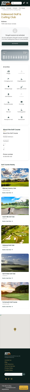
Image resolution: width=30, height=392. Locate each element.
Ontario (15, 8)
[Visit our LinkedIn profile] (6, 379)
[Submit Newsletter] (23, 374)
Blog (6, 362)
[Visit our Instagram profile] (11, 379)
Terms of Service (10, 366)
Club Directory (9, 364)
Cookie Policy (9, 370)
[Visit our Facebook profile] (8, 379)
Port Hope (22, 8)
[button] (15, 329)
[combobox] (16, 3)
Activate (15, 43)
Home (3, 8)
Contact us (8, 360)
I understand (23, 387)
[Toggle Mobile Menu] (27, 3)
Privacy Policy (9, 368)
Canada (8, 8)
